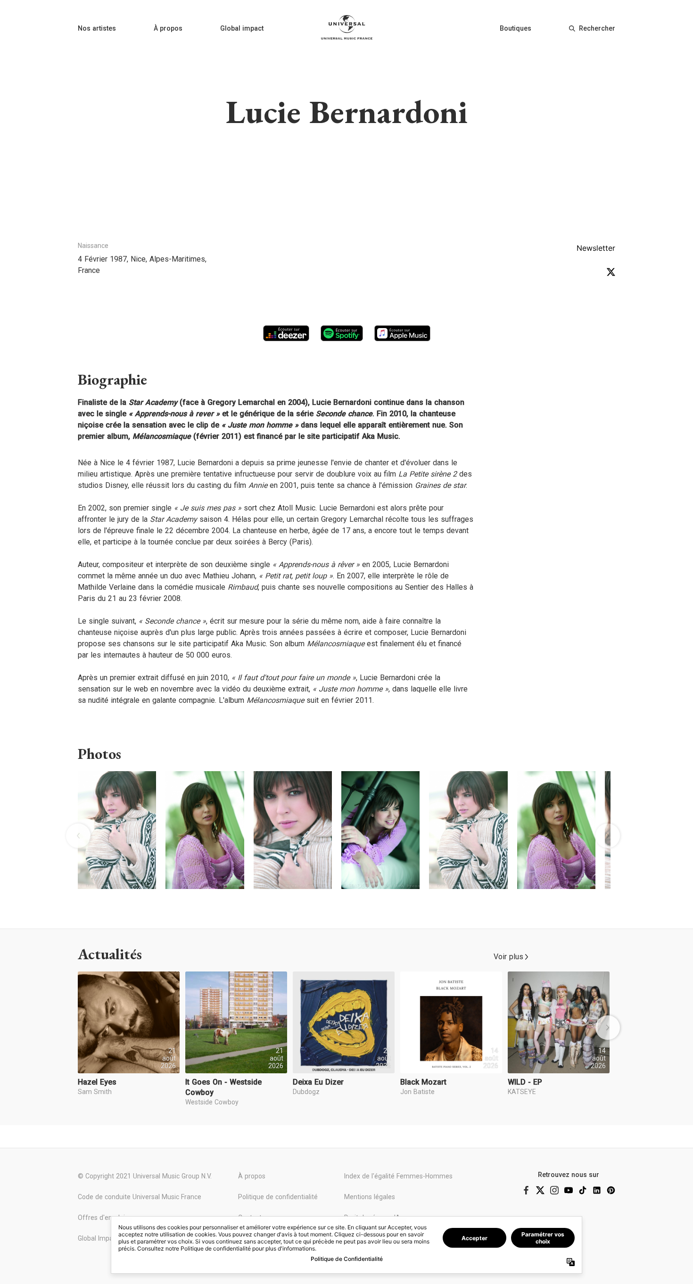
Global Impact (98, 1238)
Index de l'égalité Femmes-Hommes (398, 1176)
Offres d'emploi (101, 1217)
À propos (168, 28)
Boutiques (515, 28)
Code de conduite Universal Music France (139, 1197)
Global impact (242, 28)
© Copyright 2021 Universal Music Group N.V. (145, 1176)
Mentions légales (369, 1197)
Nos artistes (97, 28)
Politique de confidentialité (278, 1197)
